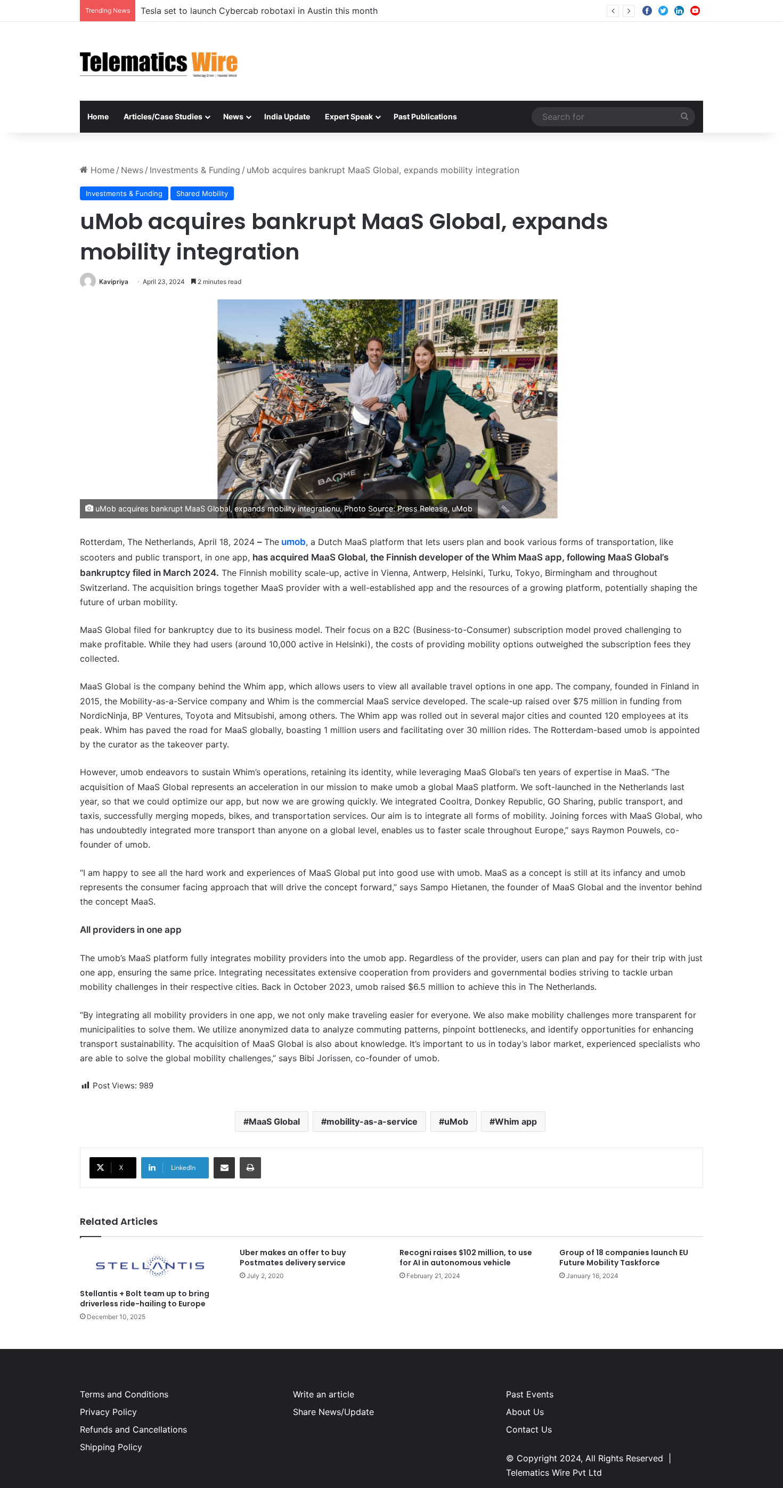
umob (293, 541)
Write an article (323, 1394)
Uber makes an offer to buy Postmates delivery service (293, 1257)
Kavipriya (113, 282)
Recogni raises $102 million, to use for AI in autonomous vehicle (465, 1257)
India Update (287, 116)
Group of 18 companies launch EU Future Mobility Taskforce (623, 1257)
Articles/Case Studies (163, 116)
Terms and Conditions (124, 1394)
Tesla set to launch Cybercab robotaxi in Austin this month (259, 10)
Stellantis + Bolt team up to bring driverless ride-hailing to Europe (144, 1298)
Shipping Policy (111, 1447)
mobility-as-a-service (372, 1121)
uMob (456, 1121)
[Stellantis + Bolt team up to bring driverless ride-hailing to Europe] (152, 1265)
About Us (525, 1411)
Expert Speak (349, 116)
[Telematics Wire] (159, 61)
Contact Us (529, 1429)
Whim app (516, 1121)
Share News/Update (333, 1411)
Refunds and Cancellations (133, 1429)
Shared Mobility (202, 193)
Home (98, 116)
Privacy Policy (108, 1411)
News (233, 116)
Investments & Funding (195, 170)
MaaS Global (274, 1121)
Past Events (529, 1394)
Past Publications (425, 116)
